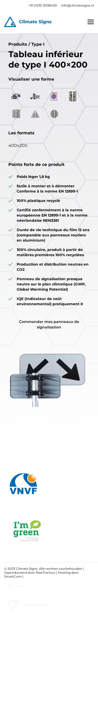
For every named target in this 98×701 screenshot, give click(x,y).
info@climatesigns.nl (77, 5)
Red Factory (45, 572)
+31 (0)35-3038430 (42, 5)
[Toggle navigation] (91, 21)
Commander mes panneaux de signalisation (49, 324)
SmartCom (13, 576)
